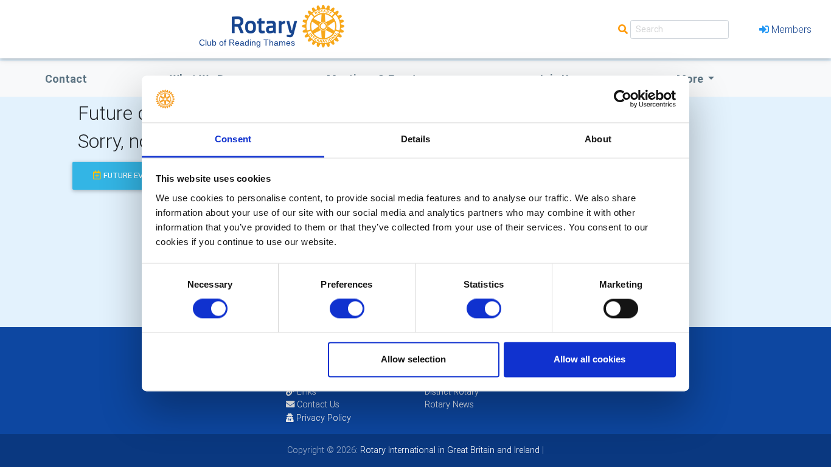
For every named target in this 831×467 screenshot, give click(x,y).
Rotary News (449, 404)
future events (133, 175)
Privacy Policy (323, 417)
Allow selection (413, 359)
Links (306, 391)
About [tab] (598, 139)
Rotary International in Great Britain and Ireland (449, 450)
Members (791, 29)
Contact (66, 79)
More (691, 79)
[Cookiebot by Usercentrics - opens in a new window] (622, 99)
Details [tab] (416, 139)
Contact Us (316, 404)
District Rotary (452, 391)
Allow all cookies (589, 359)
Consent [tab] (233, 139)
